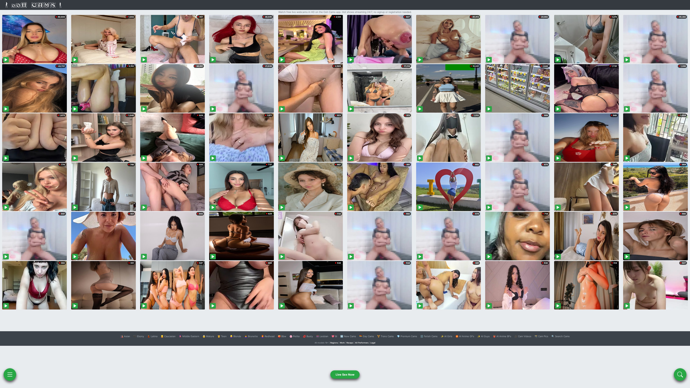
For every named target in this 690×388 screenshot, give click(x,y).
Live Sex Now (345, 374)
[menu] (10, 374)
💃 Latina (152, 336)
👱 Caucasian (168, 336)
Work (342, 342)
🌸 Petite (294, 336)
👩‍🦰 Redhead (268, 336)
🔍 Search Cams (560, 336)
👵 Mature (208, 336)
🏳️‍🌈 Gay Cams (366, 336)
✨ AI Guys (483, 336)
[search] (680, 374)
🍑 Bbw (282, 336)
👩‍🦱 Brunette (251, 336)
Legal (372, 342)
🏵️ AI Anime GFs (465, 336)
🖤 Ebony (138, 336)
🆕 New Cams (348, 336)
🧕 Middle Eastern (189, 336)
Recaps (349, 342)
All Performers (362, 342)
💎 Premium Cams (407, 336)
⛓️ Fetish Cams (429, 336)
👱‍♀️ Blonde (235, 336)
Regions (334, 342)
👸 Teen (222, 336)
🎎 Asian (125, 336)
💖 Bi (334, 336)
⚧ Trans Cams (385, 336)
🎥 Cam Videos (522, 336)
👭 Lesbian (322, 336)
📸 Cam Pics (541, 336)
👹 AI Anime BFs (502, 336)
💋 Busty (308, 336)
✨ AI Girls (446, 336)
